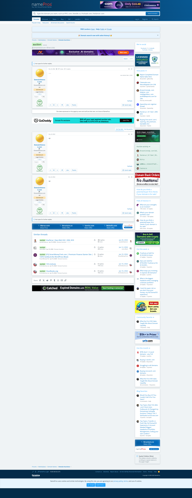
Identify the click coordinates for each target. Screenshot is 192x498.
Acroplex (149, 417)
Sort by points (128, 129)
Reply (130, 101)
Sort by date (119, 129)
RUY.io (142, 159)
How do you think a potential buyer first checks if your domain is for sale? (147, 191)
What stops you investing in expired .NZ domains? (148, 272)
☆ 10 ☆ (40, 94)
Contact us (98, 472)
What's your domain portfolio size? (147, 213)
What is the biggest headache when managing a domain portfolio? (149, 280)
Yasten (149, 126)
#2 (131, 134)
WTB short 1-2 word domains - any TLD (147, 353)
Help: (98, 29)
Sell (69, 19)
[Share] (129, 69)
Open (93, 29)
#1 (131, 69)
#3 (131, 177)
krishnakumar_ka (44, 266)
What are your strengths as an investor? (148, 206)
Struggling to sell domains (149, 365)
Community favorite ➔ (145, 317)
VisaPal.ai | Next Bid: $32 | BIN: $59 (60, 240)
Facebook (143, 48)
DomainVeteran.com (39, 48)
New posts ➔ (142, 71)
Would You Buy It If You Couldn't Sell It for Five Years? (148, 397)
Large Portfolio (39, 92)
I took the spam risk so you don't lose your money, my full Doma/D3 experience (149, 291)
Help (155, 472)
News (54, 19)
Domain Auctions (61, 242)
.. (46, 247)
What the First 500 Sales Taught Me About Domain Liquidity (149, 323)
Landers (77, 19)
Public (102, 29)
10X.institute (51, 264)
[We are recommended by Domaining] (36, 476)
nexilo (148, 116)
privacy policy (118, 481)
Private (109, 29)
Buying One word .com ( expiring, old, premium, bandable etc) (148, 122)
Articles (150, 50)
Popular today (36, 23)
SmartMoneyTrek (44, 259)
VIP (39, 87)
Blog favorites (142, 391)
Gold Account (39, 89)
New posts (45, 23)
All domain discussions (57, 23)
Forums (36, 19)
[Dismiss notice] (157, 35)
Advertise (106, 472)
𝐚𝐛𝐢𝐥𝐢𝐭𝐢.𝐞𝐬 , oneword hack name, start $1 (149, 164)
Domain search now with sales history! (95, 35)
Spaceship (150, 108)
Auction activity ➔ (143, 146)
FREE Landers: (85, 29)
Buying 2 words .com (147, 360)
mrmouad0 (148, 100)
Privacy (150, 472)
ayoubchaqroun (44, 242)
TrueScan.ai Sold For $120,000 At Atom (147, 254)
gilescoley (150, 79)
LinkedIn (152, 48)
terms (126, 481)
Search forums (70, 23)
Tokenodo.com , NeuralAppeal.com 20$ (148, 83)
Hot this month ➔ (143, 348)
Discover (45, 19)
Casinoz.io (143, 168)
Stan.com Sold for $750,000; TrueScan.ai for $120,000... (149, 263)
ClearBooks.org (52, 271)
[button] (49, 19)
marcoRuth (43, 249)
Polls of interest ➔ (143, 201)
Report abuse (114, 472)
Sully (148, 327)
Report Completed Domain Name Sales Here (149, 76)
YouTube (144, 50)
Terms (145, 472)
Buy (62, 19)
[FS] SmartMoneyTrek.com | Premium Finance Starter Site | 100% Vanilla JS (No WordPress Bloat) (66, 255)
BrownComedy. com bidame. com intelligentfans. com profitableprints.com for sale (148, 94)
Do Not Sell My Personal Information (131, 472)
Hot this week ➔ (143, 249)
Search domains (152, 13)
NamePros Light (44, 472)
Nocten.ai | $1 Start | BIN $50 (149, 155)
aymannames (150, 86)
